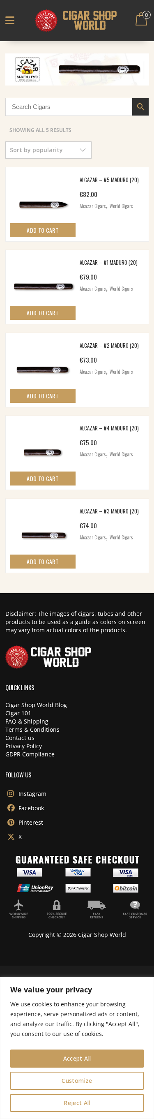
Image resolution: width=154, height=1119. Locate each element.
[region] (77, 1048)
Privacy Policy (23, 746)
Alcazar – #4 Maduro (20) (109, 428)
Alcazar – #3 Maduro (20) (109, 511)
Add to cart (42, 230)
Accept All (77, 1058)
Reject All (77, 1103)
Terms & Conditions (32, 729)
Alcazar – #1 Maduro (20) (109, 262)
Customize (77, 1080)
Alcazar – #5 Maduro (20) (109, 180)
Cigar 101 (18, 713)
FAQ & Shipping (26, 721)
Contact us (19, 738)
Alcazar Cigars (93, 206)
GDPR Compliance (30, 754)
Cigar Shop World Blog (36, 705)
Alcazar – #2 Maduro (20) (109, 345)
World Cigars (121, 206)
